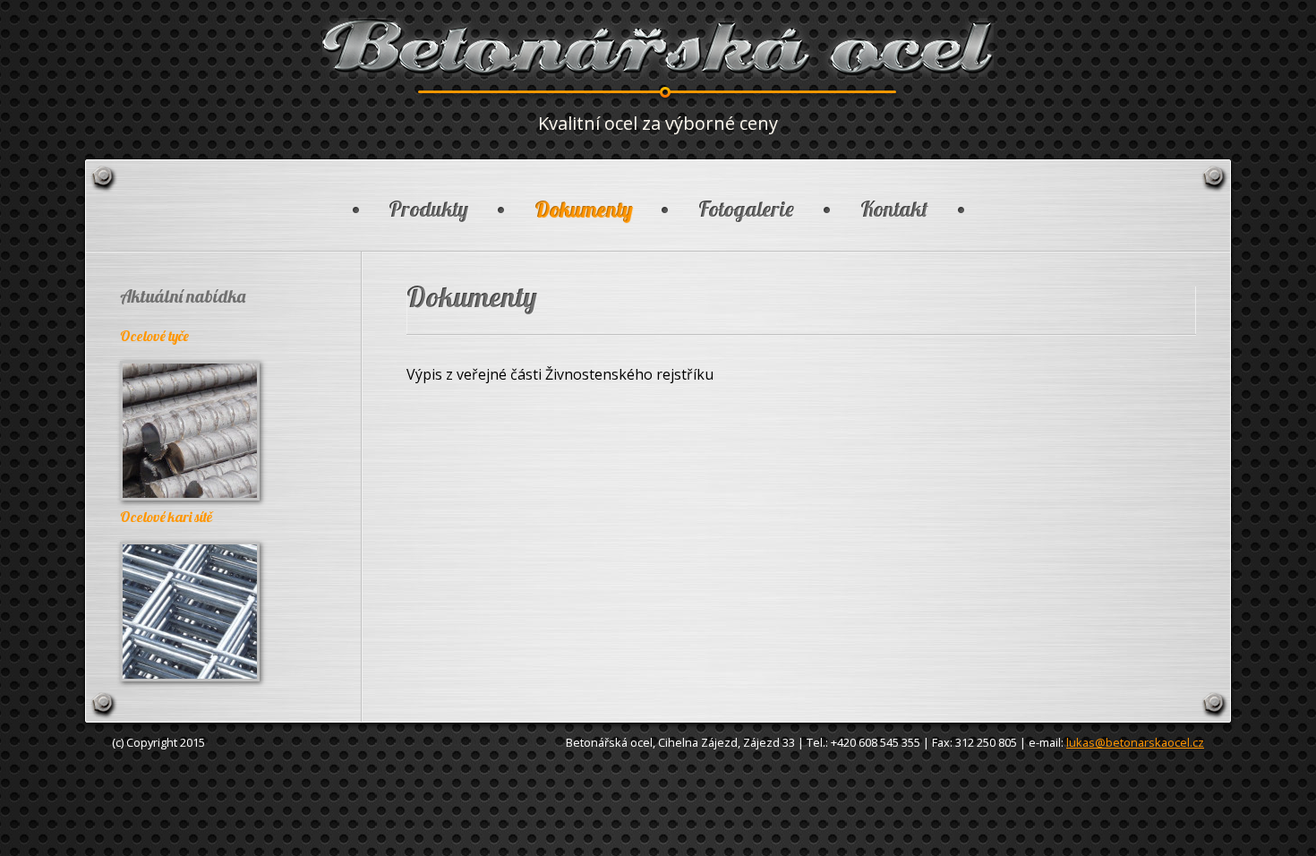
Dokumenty (583, 208)
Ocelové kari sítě (166, 517)
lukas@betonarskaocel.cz (1135, 742)
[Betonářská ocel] (658, 71)
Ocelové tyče (154, 336)
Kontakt (894, 208)
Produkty (428, 208)
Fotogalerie (746, 208)
